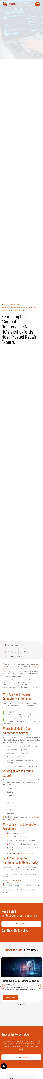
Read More (10, 997)
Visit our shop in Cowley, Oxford (21, 853)
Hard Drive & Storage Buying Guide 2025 (21, 980)
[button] (18, 1004)
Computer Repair (14, 656)
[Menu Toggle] (32, 4)
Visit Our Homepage (13, 880)
